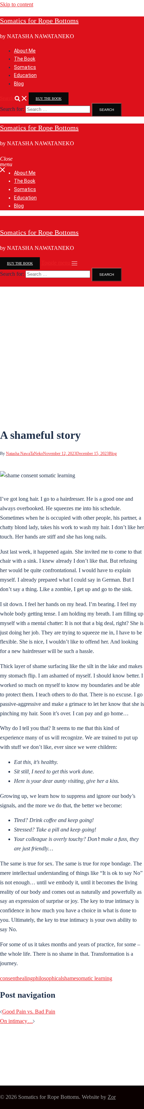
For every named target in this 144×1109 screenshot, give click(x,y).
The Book (24, 59)
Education (25, 75)
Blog (19, 83)
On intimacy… (16, 1021)
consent (8, 978)
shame (69, 978)
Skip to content (16, 4)
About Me (25, 51)
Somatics (25, 67)
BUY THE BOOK (49, 98)
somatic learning (94, 978)
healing (25, 978)
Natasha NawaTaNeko (24, 453)
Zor (112, 1097)
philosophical (47, 978)
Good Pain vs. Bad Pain (28, 1012)
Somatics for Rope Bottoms (39, 20)
